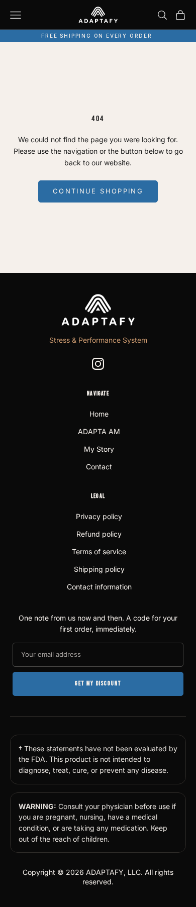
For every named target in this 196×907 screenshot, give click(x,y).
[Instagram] (98, 364)
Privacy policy (99, 516)
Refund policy (99, 534)
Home (99, 414)
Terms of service (99, 551)
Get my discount (98, 683)
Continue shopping (98, 191)
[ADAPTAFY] (98, 310)
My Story (99, 449)
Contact (99, 466)
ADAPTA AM (99, 431)
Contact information (99, 586)
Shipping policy (99, 569)
